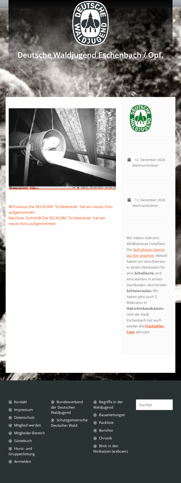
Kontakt (20, 401)
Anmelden (22, 461)
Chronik (105, 438)
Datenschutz (24, 417)
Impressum (23, 409)
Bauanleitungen (112, 414)
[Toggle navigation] (90, 68)
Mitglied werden (27, 425)
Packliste (106, 422)
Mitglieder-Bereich (29, 433)
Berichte (106, 430)
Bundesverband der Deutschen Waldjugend (67, 407)
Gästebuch (23, 440)
